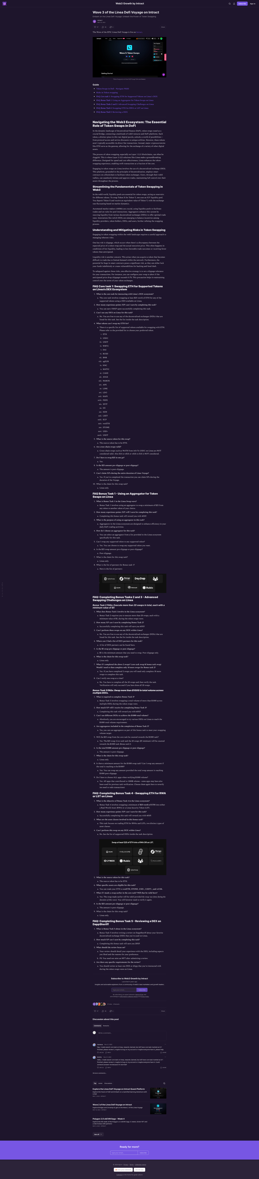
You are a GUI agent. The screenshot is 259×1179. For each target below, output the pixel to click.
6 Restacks (116, 1004)
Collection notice (140, 1165)
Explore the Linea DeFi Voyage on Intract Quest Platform (119, 1089)
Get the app (139, 1170)
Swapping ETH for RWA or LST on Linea (130, 108)
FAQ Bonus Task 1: (104, 100)
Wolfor (99, 1057)
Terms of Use (139, 994)
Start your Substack (124, 1170)
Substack (119, 1175)
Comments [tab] (97, 1026)
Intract (100, 20)
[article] (129, 1094)
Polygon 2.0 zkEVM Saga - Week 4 (109, 1119)
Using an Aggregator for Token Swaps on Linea (132, 100)
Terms (132, 1165)
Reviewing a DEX (120, 112)
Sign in (252, 4)
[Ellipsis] (165, 1044)
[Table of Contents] (2, 589)
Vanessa (100, 1044)
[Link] (89, 84)
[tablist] (101, 1026)
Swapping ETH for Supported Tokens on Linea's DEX (134, 96)
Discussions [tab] (108, 1083)
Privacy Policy (145, 996)
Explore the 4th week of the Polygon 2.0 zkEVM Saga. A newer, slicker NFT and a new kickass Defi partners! (120, 1123)
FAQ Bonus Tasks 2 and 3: (107, 104)
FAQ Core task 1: (103, 96)
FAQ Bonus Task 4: (104, 108)
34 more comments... (100, 1073)
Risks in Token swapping (107, 92)
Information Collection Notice (129, 996)
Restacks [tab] (106, 1026)
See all (96, 1134)
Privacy (126, 1165)
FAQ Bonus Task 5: (104, 112)
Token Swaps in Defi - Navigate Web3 (112, 88)
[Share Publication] (234, 4)
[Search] (230, 4)
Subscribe (242, 4)
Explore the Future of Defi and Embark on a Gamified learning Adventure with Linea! (120, 1093)
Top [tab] (95, 1083)
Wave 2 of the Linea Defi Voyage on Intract (112, 1105)
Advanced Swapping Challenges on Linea (136, 104)
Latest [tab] (100, 1083)
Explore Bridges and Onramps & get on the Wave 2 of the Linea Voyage (117, 1107)
